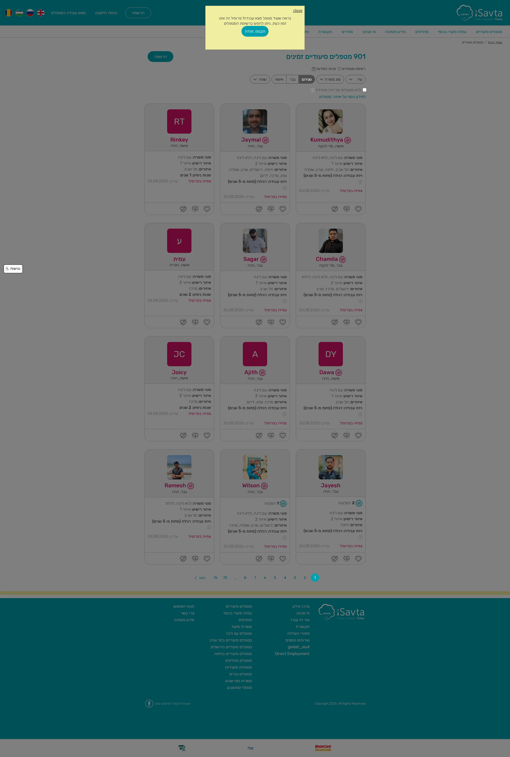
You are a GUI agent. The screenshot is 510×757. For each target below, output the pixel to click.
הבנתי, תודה (255, 31)
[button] (13, 269)
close (297, 10)
